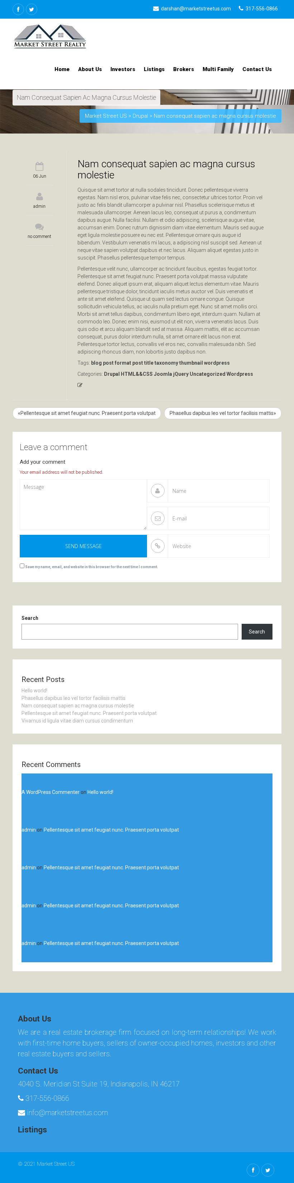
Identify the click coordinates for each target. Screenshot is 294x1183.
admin (39, 206)
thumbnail (191, 363)
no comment (39, 236)
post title (142, 363)
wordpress (217, 363)
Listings (154, 69)
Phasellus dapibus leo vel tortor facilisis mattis (73, 698)
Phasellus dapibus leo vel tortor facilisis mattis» (223, 413)
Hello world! (34, 690)
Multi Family (218, 69)
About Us (90, 69)
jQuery (181, 374)
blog (96, 363)
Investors (122, 69)
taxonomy (166, 363)
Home (62, 69)
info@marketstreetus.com (66, 1112)
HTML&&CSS (137, 374)
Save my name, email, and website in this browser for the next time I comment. (91, 567)
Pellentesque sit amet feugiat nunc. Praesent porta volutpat (89, 713)
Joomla (163, 374)
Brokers (183, 69)
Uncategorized (208, 374)
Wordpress (240, 374)
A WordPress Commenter (51, 792)
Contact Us (257, 69)
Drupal (112, 374)
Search (30, 618)
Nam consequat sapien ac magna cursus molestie (78, 706)
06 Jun (39, 176)
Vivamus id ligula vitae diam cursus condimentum (77, 721)
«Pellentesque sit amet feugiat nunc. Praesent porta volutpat (87, 413)
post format (117, 363)
